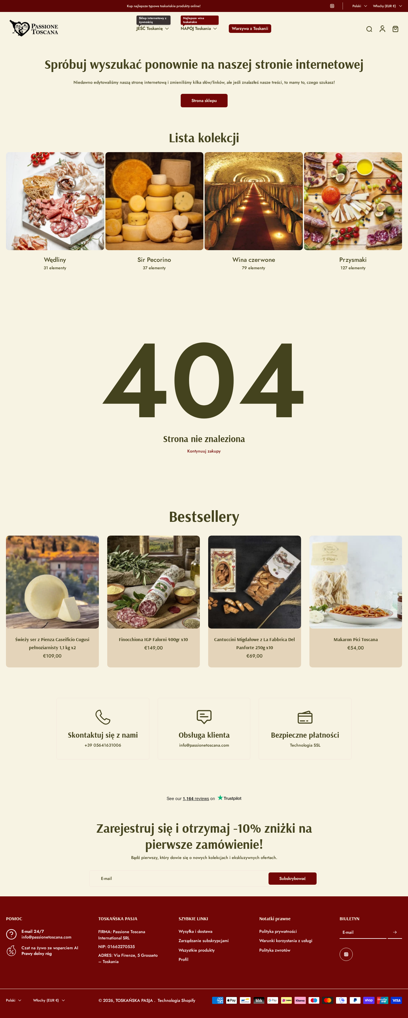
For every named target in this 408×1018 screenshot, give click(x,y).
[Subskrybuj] (395, 933)
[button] (43, 918)
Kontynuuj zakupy (204, 451)
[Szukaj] (369, 29)
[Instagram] (332, 6)
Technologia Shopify (176, 1000)
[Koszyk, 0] (395, 28)
